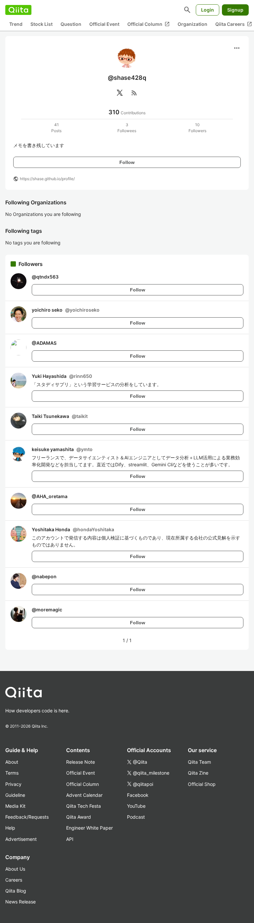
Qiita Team (199, 762)
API (69, 839)
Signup (235, 10)
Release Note (80, 762)
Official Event (104, 24)
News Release (20, 901)
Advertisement (21, 839)
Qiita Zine (198, 773)
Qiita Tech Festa (83, 806)
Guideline (15, 795)
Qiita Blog (15, 891)
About (11, 762)
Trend (15, 24)
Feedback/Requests (27, 817)
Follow (127, 162)
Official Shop (202, 784)
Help (10, 828)
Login (207, 10)
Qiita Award (78, 817)
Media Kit (15, 806)
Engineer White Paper (89, 828)
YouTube (136, 806)
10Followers (197, 127)
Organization (192, 24)
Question (71, 24)
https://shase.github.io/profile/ (47, 178)
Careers (13, 880)
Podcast (136, 817)
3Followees (126, 127)
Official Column (148, 24)
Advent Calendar (84, 795)
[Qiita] (18, 10)
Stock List (41, 24)
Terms (12, 773)
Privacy (13, 784)
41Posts (56, 127)
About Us (15, 869)
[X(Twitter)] (119, 92)
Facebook (137, 795)
